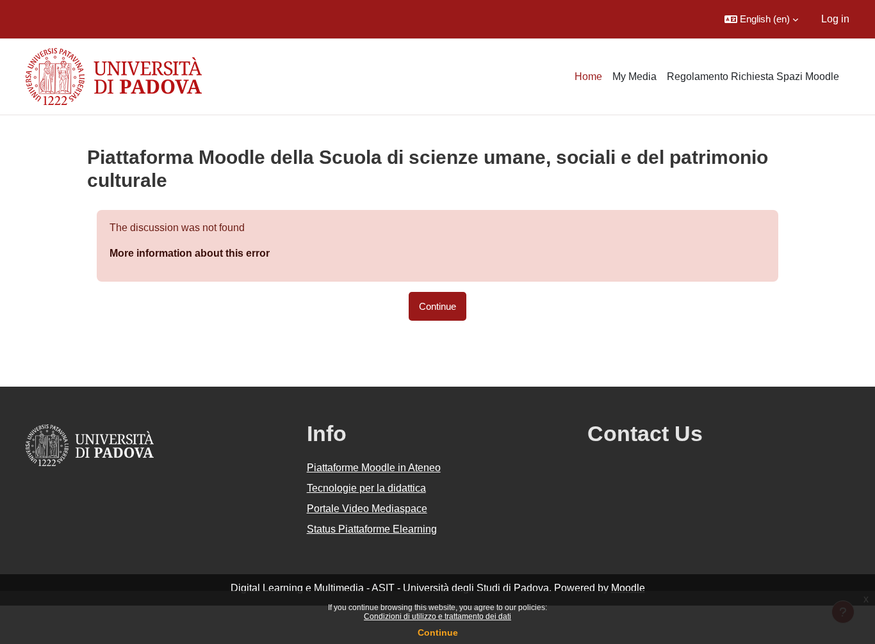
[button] (761, 19)
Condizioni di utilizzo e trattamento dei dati (437, 616)
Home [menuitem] (588, 76)
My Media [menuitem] (634, 76)
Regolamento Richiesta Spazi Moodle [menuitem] (753, 76)
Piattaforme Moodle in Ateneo (374, 467)
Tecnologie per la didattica (366, 488)
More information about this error (190, 253)
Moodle (628, 588)
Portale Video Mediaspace (367, 508)
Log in (835, 18)
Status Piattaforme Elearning (372, 529)
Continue (438, 632)
